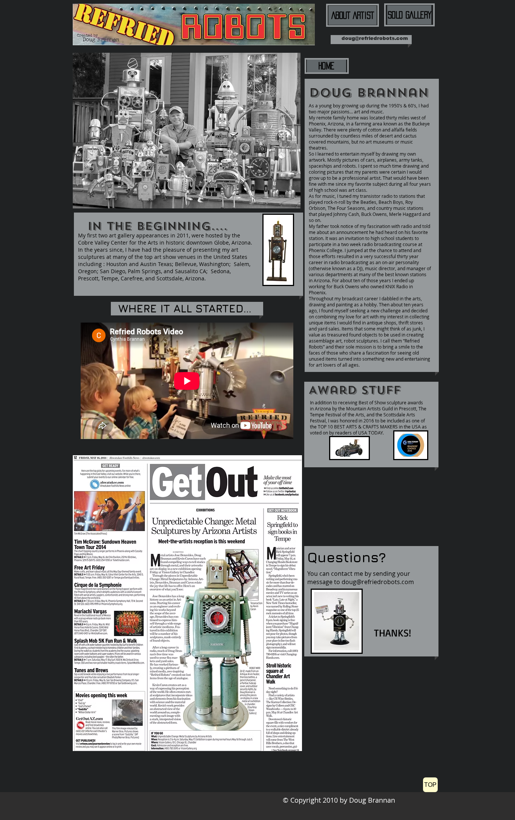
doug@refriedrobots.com (375, 38)
